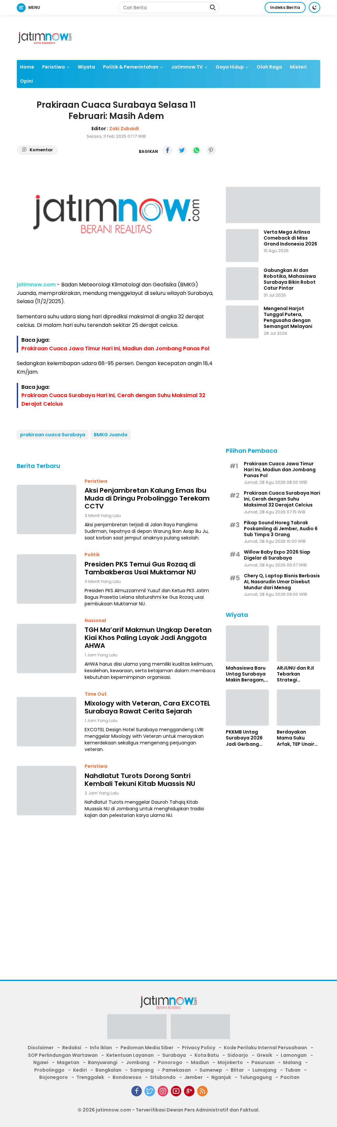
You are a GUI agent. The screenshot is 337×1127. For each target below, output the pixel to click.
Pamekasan (176, 1070)
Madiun (200, 1062)
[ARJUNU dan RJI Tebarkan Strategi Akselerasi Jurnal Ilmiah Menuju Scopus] (298, 643)
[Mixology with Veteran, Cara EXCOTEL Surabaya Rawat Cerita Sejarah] (46, 721)
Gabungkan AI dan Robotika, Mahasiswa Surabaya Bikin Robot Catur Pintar (290, 279)
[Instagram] (163, 1091)
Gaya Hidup (230, 67)
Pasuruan (262, 1062)
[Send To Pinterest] (211, 150)
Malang (292, 1062)
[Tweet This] (182, 150)
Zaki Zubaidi (124, 128)
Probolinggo (49, 1070)
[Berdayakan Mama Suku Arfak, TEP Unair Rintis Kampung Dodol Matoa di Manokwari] (298, 707)
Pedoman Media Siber (146, 1047)
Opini (26, 81)
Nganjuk (221, 1077)
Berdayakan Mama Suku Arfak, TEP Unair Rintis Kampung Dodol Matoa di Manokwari (296, 738)
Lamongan (294, 1055)
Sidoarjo (237, 1055)
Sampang (142, 1070)
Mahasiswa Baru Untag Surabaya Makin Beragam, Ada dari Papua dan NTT (246, 674)
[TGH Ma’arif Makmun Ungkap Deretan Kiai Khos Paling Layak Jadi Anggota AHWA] (46, 648)
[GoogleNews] (189, 1091)
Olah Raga (269, 67)
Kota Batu (206, 1055)
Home (27, 67)
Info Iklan (101, 1047)
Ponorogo (170, 1062)
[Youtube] (176, 1091)
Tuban (292, 1070)
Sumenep (210, 1070)
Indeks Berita (285, 7)
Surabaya (174, 1055)
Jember (193, 1077)
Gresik (264, 1055)
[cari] (212, 8)
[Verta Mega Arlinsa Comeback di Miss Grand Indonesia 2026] (242, 245)
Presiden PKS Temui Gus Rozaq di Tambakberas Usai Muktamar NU (140, 568)
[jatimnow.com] (45, 37)
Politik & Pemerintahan (130, 67)
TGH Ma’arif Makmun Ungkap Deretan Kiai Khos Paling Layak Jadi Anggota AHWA (148, 638)
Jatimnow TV (187, 67)
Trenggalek (90, 1077)
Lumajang (264, 1070)
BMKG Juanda (110, 434)
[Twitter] (149, 1091)
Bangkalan (108, 1070)
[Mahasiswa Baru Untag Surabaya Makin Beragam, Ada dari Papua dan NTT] (247, 643)
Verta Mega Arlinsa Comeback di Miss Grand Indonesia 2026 (290, 238)
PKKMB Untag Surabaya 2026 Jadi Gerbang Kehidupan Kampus (244, 738)
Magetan (68, 1062)
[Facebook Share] (167, 150)
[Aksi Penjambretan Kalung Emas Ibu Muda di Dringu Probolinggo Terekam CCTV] (46, 509)
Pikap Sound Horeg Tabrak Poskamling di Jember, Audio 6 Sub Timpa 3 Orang (281, 529)
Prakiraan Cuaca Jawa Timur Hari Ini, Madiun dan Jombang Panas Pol (115, 348)
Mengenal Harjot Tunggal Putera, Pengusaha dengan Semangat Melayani (288, 317)
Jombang (137, 1062)
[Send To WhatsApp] (196, 150)
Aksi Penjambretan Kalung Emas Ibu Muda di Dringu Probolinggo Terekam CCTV (147, 498)
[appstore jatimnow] (200, 1029)
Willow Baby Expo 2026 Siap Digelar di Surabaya (277, 555)
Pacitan (289, 1077)
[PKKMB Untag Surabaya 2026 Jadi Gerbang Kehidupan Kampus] (247, 707)
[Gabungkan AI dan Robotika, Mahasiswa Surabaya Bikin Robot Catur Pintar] (242, 283)
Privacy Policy (198, 1047)
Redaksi (71, 1047)
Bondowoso (127, 1077)
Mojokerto (230, 1062)
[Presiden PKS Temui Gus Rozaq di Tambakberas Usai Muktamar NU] (46, 579)
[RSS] (202, 1091)
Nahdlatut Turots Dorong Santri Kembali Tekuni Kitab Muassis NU (140, 780)
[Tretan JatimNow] (273, 204)
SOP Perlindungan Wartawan (63, 1055)
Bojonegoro (53, 1077)
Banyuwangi (102, 1062)
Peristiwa (53, 67)
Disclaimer (41, 1047)
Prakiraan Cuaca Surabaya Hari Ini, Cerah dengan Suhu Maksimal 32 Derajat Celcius (282, 499)
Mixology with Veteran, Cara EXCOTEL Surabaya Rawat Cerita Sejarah (147, 707)
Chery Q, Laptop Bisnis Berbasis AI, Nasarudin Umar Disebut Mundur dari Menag (282, 582)
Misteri (298, 67)
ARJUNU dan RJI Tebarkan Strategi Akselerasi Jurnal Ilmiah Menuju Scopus (297, 674)
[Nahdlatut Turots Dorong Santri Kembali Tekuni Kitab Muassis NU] (46, 790)
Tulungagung (256, 1077)
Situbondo (163, 1077)
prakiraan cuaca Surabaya (52, 434)
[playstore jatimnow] (137, 1029)
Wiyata (86, 67)
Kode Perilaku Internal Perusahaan (265, 1047)
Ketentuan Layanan (130, 1055)
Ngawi (40, 1062)
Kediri (80, 1070)
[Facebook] (136, 1091)
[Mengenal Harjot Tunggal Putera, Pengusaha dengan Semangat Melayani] (242, 321)
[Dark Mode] (314, 7)
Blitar (237, 1070)
